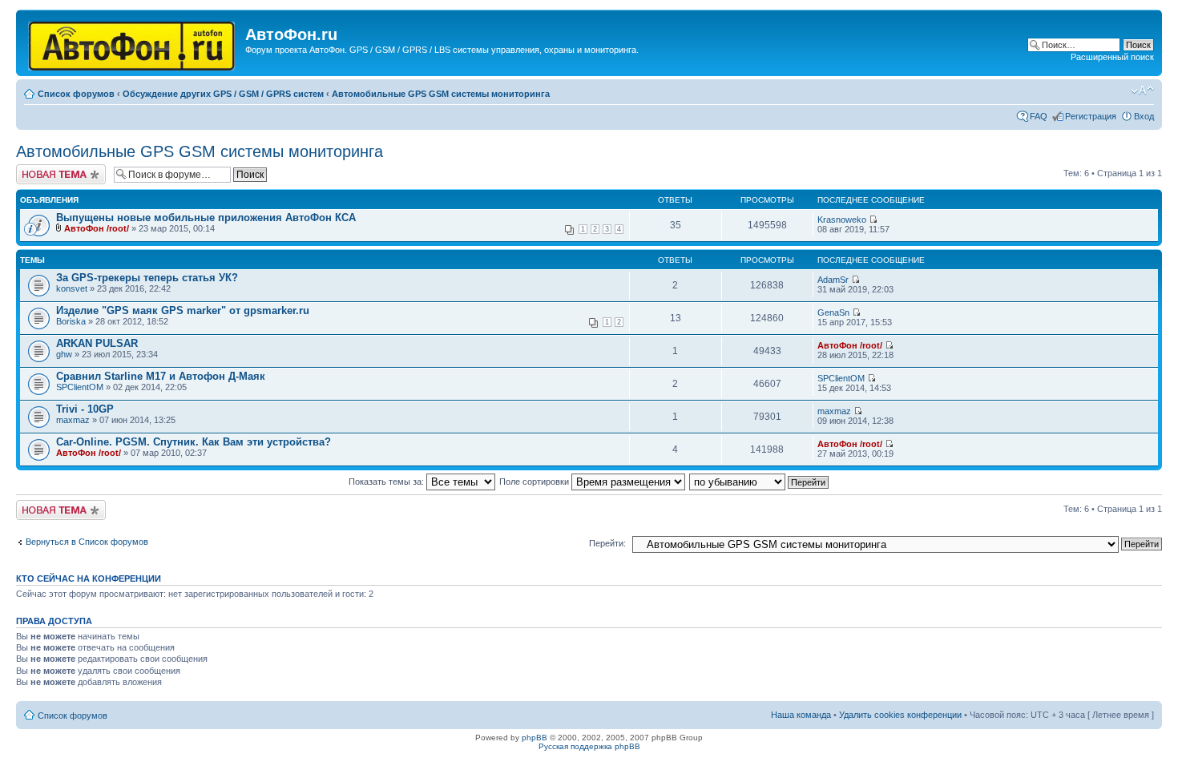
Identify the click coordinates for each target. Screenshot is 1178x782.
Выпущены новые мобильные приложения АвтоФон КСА (206, 218)
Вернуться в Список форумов (87, 541)
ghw (64, 354)
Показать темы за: (387, 481)
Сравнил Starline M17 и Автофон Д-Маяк (160, 376)
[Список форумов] (132, 43)
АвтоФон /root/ (96, 228)
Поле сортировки (535, 481)
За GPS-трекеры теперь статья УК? (147, 278)
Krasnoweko (841, 219)
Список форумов (76, 94)
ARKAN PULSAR (97, 343)
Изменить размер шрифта (1142, 90)
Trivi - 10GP (85, 409)
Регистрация (1090, 116)
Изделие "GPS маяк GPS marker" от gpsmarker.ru (182, 310)
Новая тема (40, 169)
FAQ (1038, 116)
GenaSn (833, 312)
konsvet (71, 288)
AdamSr (833, 279)
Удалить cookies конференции (900, 715)
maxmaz (73, 420)
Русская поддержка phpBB (589, 746)
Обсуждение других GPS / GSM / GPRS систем (223, 94)
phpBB (534, 737)
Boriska (71, 321)
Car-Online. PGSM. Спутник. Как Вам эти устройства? (193, 442)
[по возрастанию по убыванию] (759, 481)
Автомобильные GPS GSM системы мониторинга (441, 94)
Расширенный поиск (1112, 57)
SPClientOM (79, 387)
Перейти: (607, 543)
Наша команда (801, 715)
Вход (1144, 116)
